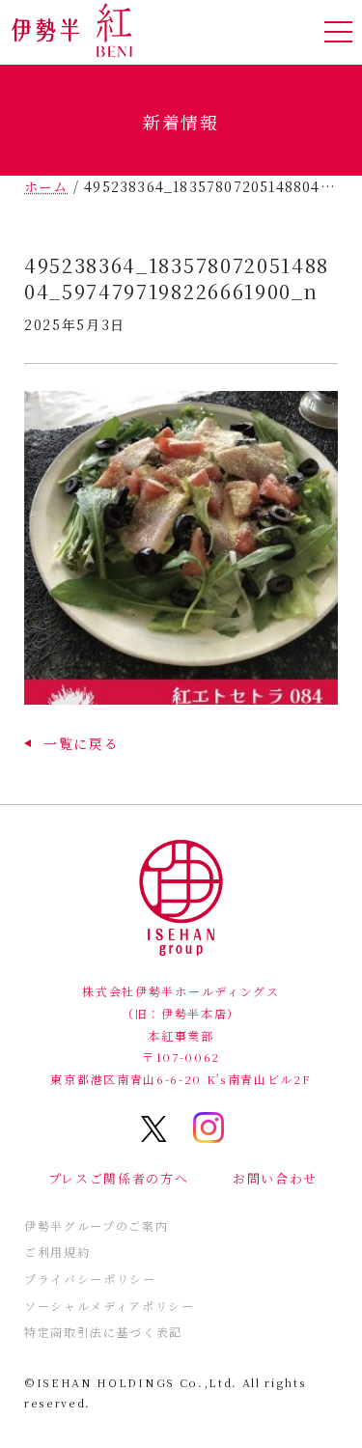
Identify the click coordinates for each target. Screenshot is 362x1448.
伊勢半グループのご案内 (96, 1225)
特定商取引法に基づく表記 (103, 1331)
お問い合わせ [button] (275, 1178)
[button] (71, 743)
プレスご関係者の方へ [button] (118, 1178)
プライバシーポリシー (90, 1278)
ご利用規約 (57, 1251)
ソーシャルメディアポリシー (109, 1305)
